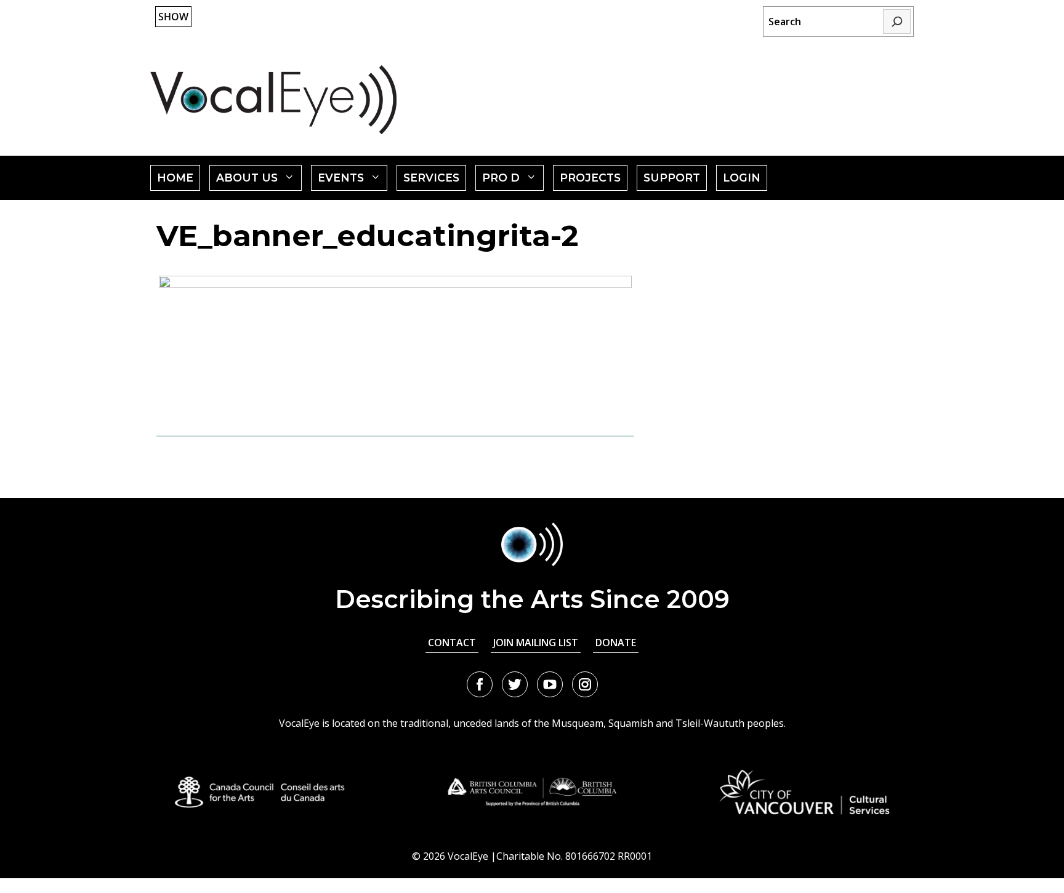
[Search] (897, 21)
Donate (615, 642)
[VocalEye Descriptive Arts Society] (273, 99)
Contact (452, 642)
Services (431, 177)
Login (741, 177)
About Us (259, 180)
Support (671, 177)
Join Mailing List (535, 642)
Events (353, 180)
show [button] (173, 16)
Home (175, 177)
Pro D (513, 180)
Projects (590, 177)
